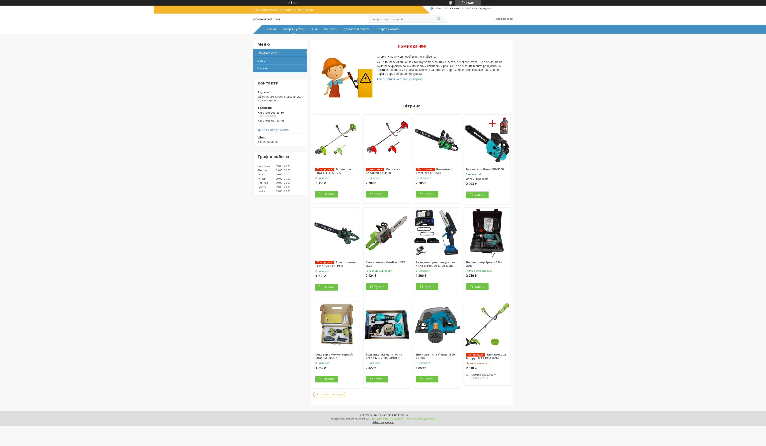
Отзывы (262, 68)
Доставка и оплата (356, 29)
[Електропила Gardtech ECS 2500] (387, 232)
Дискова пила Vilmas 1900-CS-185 (436, 356)
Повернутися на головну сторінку (400, 79)
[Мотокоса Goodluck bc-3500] (387, 139)
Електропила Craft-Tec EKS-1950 (335, 264)
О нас (314, 29)
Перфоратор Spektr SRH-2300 (484, 264)
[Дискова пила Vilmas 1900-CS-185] (437, 325)
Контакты (331, 29)
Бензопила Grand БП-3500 (485, 169)
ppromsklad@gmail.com (273, 130)
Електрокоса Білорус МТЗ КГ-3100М (486, 356)
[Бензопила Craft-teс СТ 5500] (437, 139)
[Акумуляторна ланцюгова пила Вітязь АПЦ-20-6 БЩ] (437, 232)
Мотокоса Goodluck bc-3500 (383, 171)
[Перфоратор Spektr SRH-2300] (487, 232)
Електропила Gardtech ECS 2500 (385, 264)
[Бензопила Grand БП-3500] (487, 139)
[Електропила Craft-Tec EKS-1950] (336, 232)
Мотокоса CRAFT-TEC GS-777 (333, 171)
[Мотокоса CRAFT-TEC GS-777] (336, 139)
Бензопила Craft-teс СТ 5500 (434, 171)
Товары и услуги (293, 29)
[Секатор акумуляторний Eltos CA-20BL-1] (336, 325)
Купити (329, 194)
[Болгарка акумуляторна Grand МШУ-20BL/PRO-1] (387, 325)
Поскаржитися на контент (387, 418)
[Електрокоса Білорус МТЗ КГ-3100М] (487, 325)
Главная (270, 29)
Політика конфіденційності (421, 418)
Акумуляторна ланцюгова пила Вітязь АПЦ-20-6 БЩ (435, 264)
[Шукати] (439, 19)
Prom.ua (403, 415)
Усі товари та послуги (329, 394)
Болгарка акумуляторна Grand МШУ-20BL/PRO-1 (384, 356)
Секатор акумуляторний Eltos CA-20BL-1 (334, 356)
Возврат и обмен (387, 29)
